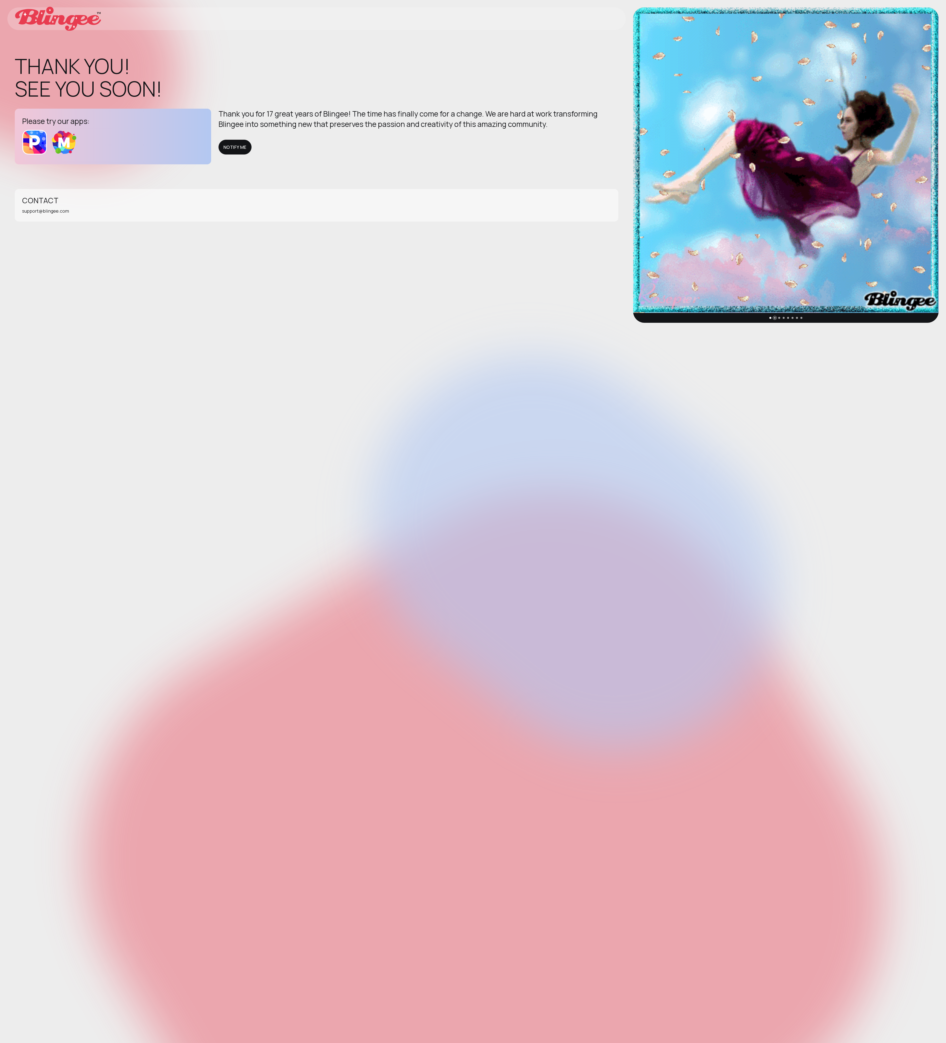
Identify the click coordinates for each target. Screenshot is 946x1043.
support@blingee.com (45, 211)
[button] (770, 318)
